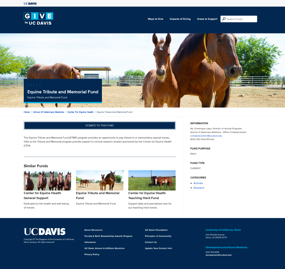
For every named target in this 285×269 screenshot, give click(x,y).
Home (27, 112)
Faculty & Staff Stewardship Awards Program (108, 236)
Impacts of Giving (180, 19)
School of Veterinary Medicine (48, 112)
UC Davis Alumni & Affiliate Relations (104, 248)
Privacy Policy (91, 254)
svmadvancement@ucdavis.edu (206, 135)
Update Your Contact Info (158, 248)
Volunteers (90, 242)
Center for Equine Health (80, 112)
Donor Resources (93, 230)
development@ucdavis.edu (219, 254)
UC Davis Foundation (156, 230)
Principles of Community (158, 236)
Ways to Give (155, 19)
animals (198, 183)
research (199, 188)
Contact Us (151, 242)
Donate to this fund (100, 125)
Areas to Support (207, 19)
